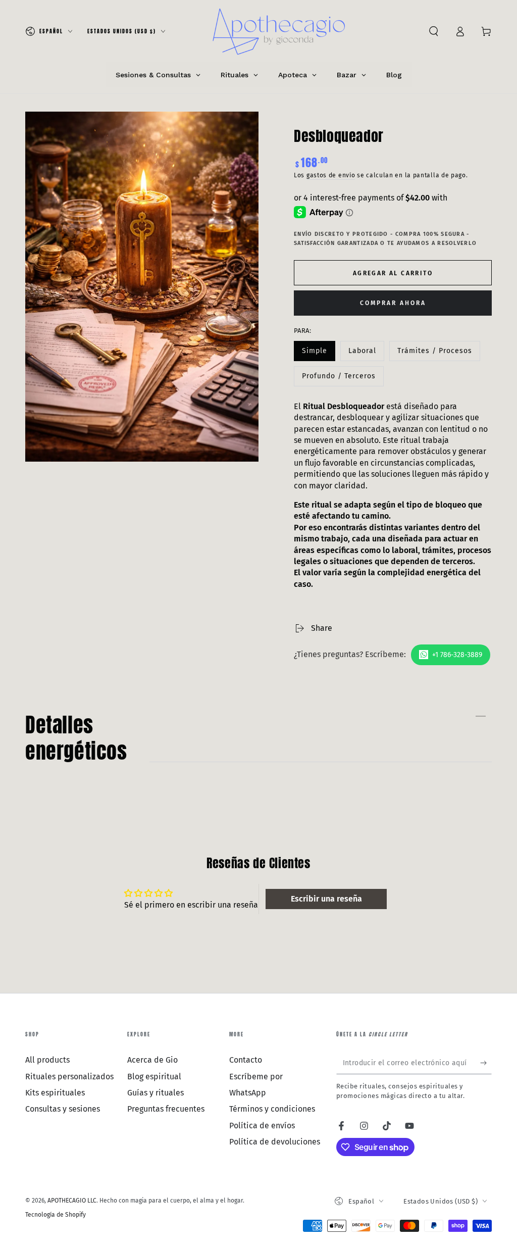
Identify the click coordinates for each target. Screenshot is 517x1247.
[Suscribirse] (486, 1063)
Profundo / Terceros (338, 379)
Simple (318, 353)
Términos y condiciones (272, 1109)
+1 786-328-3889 (457, 655)
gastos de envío (330, 175)
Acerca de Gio (152, 1060)
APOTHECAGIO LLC (71, 1200)
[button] (434, 31)
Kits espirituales (55, 1093)
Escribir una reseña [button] (326, 899)
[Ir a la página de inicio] (279, 31)
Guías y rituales (155, 1093)
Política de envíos (262, 1125)
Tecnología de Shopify (55, 1214)
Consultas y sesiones (62, 1109)
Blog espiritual (154, 1076)
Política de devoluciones (274, 1141)
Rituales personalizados (69, 1076)
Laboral (366, 353)
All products (47, 1060)
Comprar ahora (393, 303)
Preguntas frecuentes (165, 1109)
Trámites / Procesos (434, 353)
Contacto (245, 1060)
